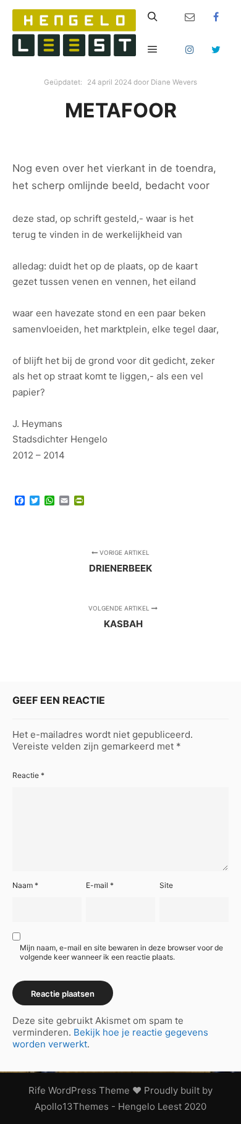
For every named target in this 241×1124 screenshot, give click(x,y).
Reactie (28, 775)
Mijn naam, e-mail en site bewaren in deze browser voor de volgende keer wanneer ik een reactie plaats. (121, 952)
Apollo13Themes (72, 1106)
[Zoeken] (153, 17)
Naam (25, 885)
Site (166, 885)
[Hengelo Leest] (74, 32)
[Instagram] (190, 49)
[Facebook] (216, 17)
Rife (37, 1090)
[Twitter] (216, 49)
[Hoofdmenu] (153, 49)
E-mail (100, 885)
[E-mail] (190, 17)
